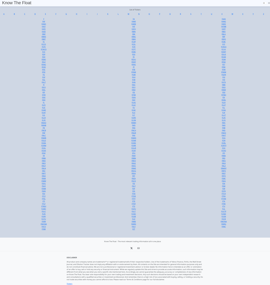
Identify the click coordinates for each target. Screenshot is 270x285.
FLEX (223, 102)
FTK (223, 201)
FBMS (44, 37)
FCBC (224, 42)
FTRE (224, 204)
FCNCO (44, 49)
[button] (131, 248)
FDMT (223, 52)
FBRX (134, 39)
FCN (133, 47)
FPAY (44, 153)
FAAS (224, 19)
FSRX (44, 191)
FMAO (43, 123)
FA (134, 19)
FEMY (134, 62)
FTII (133, 201)
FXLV (134, 226)
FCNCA (223, 47)
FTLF (43, 204)
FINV (134, 90)
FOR (223, 140)
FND (223, 130)
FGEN (224, 75)
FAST (44, 26)
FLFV (44, 105)
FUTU (44, 219)
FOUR (133, 148)
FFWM (223, 72)
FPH (133, 153)
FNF (43, 133)
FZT (133, 229)
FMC (223, 123)
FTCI (43, 196)
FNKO (223, 133)
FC (44, 42)
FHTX (224, 82)
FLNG (224, 110)
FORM (43, 145)
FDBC (134, 52)
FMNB (43, 125)
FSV (43, 194)
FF (134, 67)
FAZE (44, 31)
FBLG (224, 34)
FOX (223, 148)
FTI (44, 201)
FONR (133, 140)
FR (44, 156)
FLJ (134, 107)
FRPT (44, 173)
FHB (133, 80)
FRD (223, 158)
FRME (134, 168)
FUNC (134, 214)
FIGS (223, 87)
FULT (134, 211)
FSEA (224, 181)
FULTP (223, 211)
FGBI (134, 75)
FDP (43, 54)
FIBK (223, 85)
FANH (44, 24)
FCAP (134, 42)
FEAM (223, 57)
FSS (133, 191)
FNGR (134, 133)
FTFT (134, 199)
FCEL (134, 44)
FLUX (44, 118)
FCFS (44, 47)
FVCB (224, 219)
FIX (224, 97)
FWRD (133, 224)
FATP (224, 29)
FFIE (133, 69)
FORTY (223, 145)
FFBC (224, 67)
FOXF (134, 151)
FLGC (134, 105)
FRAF (134, 156)
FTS (133, 206)
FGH (133, 77)
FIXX (43, 100)
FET (223, 64)
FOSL (44, 148)
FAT (133, 26)
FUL (223, 209)
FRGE (134, 163)
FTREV (43, 206)
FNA (133, 128)
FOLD (44, 140)
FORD (133, 143)
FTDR (134, 196)
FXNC (224, 226)
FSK (223, 183)
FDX (43, 57)
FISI (223, 92)
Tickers (69, 284)
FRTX (224, 176)
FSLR (44, 186)
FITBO (223, 95)
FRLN (44, 168)
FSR (223, 189)
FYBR (44, 229)
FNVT (224, 135)
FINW (224, 90)
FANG (223, 21)
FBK (133, 34)
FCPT (134, 49)
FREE (44, 161)
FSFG (44, 183)
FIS (134, 92)
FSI (134, 183)
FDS (133, 54)
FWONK (44, 224)
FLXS (223, 118)
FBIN (134, 31)
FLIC (43, 107)
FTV (223, 206)
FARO (224, 24)
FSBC (224, 178)
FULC (44, 211)
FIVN (134, 97)
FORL (224, 143)
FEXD (44, 67)
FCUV (224, 49)
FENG (44, 64)
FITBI (134, 95)
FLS (43, 115)
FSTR (224, 191)
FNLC (44, 135)
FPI (224, 153)
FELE (44, 62)
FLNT (44, 113)
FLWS (134, 118)
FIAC (133, 85)
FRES (224, 161)
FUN (43, 214)
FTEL (44, 199)
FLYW (134, 120)
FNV (133, 135)
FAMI (134, 21)
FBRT (44, 39)
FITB (43, 95)
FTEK (224, 196)
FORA (44, 143)
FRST (224, 173)
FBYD (224, 39)
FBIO (224, 31)
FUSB (134, 216)
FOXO (223, 151)
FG (44, 75)
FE (134, 57)
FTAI (133, 194)
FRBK (44, 158)
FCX (43, 52)
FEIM (224, 59)
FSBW (44, 181)
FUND (223, 214)
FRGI (224, 163)
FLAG (134, 102)
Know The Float (16, 3)
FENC (224, 62)
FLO (133, 113)
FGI (223, 77)
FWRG (223, 224)
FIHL (43, 90)
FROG (133, 171)
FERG (134, 64)
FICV (133, 87)
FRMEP (223, 168)
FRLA (224, 166)
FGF (43, 77)
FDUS (224, 54)
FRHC (134, 166)
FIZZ (133, 100)
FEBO (44, 59)
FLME (44, 110)
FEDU (134, 59)
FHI (223, 80)
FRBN (134, 158)
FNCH (134, 130)
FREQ (134, 161)
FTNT (134, 204)
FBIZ (43, 34)
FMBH (133, 123)
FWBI (134, 221)
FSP (133, 189)
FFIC (43, 69)
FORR (134, 145)
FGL (43, 80)
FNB (223, 128)
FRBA (224, 156)
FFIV (43, 72)
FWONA (224, 221)
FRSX (44, 176)
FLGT (224, 105)
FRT (133, 176)
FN (44, 128)
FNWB (43, 138)
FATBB (223, 26)
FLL (223, 107)
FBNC (134, 37)
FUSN (224, 216)
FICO (44, 87)
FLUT (224, 115)
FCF (223, 44)
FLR (223, 113)
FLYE (44, 120)
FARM (133, 24)
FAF (43, 21)
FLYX (223, 120)
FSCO (134, 181)
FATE (44, 29)
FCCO (44, 44)
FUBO (43, 209)
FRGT (44, 166)
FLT (133, 115)
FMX (223, 125)
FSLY (134, 186)
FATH (134, 29)
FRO (43, 171)
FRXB (44, 178)
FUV (133, 219)
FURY (44, 216)
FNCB (44, 130)
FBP (223, 37)
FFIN (223, 69)
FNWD (133, 138)
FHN (133, 82)
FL (44, 102)
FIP (44, 92)
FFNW (133, 72)
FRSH (134, 173)
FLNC (134, 110)
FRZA (134, 178)
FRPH (224, 171)
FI (43, 85)
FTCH (224, 194)
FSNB (44, 189)
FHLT (44, 82)
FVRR (44, 221)
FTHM (223, 199)
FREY (44, 163)
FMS (133, 125)
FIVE (43, 97)
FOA (223, 138)
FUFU (134, 209)
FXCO (44, 226)
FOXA (44, 151)
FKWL (224, 100)
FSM (223, 186)
